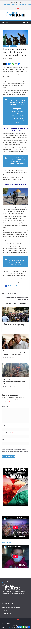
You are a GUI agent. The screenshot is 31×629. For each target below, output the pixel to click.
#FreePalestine (20, 111)
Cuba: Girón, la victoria (9, 293)
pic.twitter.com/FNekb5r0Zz (17, 115)
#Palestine (13, 111)
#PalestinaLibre (21, 110)
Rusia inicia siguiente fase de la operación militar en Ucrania (16, 298)
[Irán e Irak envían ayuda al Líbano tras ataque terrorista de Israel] (15, 308)
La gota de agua (6, 543)
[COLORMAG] (11, 585)
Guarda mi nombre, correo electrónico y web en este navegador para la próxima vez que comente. (15, 450)
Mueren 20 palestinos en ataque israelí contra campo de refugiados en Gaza (14, 381)
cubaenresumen (17, 61)
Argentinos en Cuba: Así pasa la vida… (13, 514)
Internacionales (13, 45)
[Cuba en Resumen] (3, 22)
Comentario (5, 406)
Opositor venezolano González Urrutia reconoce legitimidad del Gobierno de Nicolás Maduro (14, 353)
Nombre (4, 426)
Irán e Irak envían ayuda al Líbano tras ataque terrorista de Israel (14, 325)
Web (3, 440)
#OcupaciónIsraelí (13, 110)
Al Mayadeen (5, 610)
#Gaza (19, 108)
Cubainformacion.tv (6, 613)
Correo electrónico (7, 433)
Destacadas (6, 45)
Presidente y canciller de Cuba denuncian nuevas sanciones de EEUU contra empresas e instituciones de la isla (17, 5)
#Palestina (15, 108)
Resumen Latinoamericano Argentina (11, 607)
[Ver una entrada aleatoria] (27, 22)
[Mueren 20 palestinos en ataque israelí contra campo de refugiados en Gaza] (15, 364)
